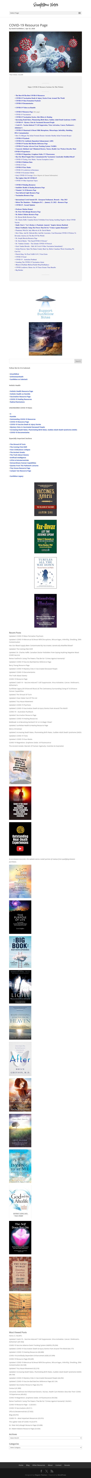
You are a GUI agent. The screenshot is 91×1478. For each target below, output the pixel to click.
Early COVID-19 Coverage (24, 175)
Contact (12, 1388)
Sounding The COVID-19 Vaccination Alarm (30, 262)
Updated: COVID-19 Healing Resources (23, 719)
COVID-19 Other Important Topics (27, 181)
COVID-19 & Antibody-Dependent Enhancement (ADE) (34, 141)
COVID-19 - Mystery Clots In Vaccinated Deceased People (35, 122)
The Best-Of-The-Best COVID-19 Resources (30, 95)
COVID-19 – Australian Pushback (21, 712)
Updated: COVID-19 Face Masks (20, 739)
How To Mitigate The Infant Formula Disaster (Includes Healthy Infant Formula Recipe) (43, 136)
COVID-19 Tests (21, 165)
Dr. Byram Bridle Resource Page (26, 217)
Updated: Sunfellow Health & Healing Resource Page (28, 725)
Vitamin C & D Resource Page (26, 190)
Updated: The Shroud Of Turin (20, 695)
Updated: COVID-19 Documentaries (22, 672)
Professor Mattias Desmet (24, 209)
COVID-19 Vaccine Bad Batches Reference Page (32, 143)
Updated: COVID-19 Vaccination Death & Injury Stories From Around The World (38, 708)
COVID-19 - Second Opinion (25, 205)
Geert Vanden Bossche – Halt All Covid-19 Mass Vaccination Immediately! (39, 246)
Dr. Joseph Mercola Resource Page (26, 238)
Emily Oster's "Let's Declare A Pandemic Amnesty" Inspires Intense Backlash (42, 225)
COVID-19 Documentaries (24, 103)
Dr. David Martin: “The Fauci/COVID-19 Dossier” (31, 241)
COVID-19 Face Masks (23, 167)
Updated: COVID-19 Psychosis (20, 705)
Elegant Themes (41, 1475)
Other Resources (38, 1465)
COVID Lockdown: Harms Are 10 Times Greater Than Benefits (36, 267)
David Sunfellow (17, 28)
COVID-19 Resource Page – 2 (19, 1405)
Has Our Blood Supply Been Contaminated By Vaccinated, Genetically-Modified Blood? (45, 157)
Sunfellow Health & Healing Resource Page (30, 187)
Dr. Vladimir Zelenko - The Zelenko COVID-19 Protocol (34, 243)
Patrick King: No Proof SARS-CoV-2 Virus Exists (31, 254)
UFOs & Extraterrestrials (18, 1411)
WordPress (62, 1475)
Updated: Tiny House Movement (21, 701)
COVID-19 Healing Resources (25, 185)
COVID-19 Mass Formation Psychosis (28, 100)
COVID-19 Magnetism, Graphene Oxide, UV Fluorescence (35, 154)
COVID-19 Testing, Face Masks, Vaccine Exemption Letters (34, 159)
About (50, 1465)
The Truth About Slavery (18, 676)
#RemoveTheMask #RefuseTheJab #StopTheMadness (32, 265)
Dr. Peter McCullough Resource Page (28, 212)
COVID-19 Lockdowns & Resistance (27, 170)
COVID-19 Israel (21, 257)
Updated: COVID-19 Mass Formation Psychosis (26, 636)
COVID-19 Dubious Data (24, 162)
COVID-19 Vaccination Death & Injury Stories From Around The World (40, 98)
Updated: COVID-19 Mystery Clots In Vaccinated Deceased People (33, 669)
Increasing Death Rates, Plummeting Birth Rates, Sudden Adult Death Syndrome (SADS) (46, 120)
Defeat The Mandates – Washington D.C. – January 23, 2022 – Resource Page (42, 202)
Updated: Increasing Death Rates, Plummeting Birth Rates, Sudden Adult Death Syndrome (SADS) (45, 732)
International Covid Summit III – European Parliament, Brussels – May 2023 (41, 199)
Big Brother (19, 270)
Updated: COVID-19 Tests (18, 736)
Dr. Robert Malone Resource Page (27, 214)
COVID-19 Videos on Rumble (26, 107)
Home (11, 1336)
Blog (10, 1415)
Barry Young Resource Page (19, 665)
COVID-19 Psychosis (22, 138)
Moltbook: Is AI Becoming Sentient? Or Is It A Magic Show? (30, 722)
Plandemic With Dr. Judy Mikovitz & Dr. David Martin (33, 230)
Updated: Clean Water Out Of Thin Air (23, 698)
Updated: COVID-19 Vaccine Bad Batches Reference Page (30, 662)
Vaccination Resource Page (25, 195)
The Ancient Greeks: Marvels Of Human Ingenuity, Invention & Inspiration (36, 746)
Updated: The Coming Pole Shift (21, 649)
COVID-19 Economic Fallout (25, 173)
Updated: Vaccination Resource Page (22, 715)
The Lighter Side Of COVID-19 (26, 178)
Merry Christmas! (15, 729)
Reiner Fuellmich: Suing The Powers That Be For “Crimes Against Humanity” (42, 227)
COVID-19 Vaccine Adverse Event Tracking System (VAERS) (36, 146)
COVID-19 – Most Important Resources (23, 1418)
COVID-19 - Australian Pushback (26, 259)
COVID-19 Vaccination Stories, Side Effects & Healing (34, 117)
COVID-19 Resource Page (18, 679)
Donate (67, 1465)
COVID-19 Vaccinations (23, 114)
